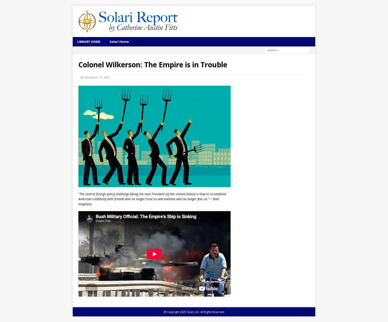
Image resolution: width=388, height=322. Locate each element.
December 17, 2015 (97, 77)
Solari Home (119, 41)
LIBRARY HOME (88, 41)
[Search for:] (287, 50)
